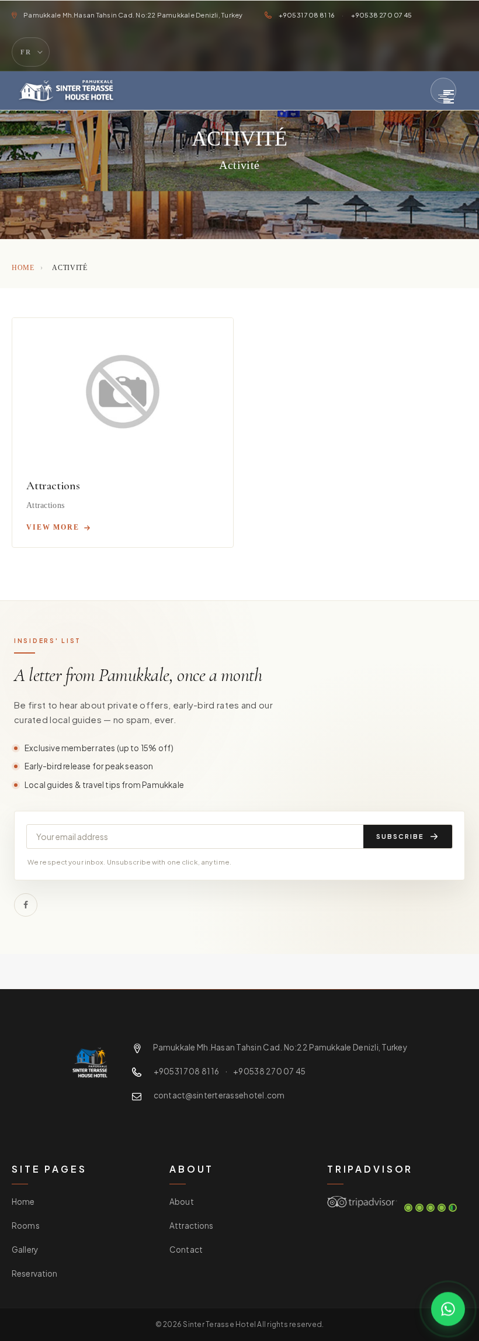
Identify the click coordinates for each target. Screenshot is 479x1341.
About (181, 1202)
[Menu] (443, 90)
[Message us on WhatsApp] (448, 1308)
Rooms (26, 1226)
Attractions (53, 486)
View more (52, 527)
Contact (186, 1249)
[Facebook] (25, 905)
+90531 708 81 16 (307, 15)
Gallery (25, 1249)
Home (23, 268)
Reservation (35, 1273)
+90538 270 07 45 (381, 15)
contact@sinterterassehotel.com (219, 1095)
